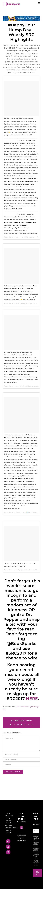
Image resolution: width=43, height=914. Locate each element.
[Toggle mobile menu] (39, 3)
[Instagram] (8, 846)
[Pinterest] (8, 852)
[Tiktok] (8, 841)
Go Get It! (37, 872)
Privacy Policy (21, 840)
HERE (32, 698)
